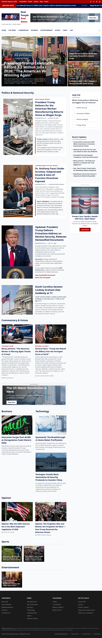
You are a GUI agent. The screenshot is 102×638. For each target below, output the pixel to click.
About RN (5, 602)
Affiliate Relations (7, 607)
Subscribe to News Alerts (86, 610)
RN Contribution (32, 604)
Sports (57, 30)
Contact (36, 1)
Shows (30, 1)
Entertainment (47, 30)
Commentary (23, 30)
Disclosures (97, 634)
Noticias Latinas (32, 618)
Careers (80, 604)
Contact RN (82, 602)
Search (46, 1)
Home (4, 30)
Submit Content (83, 607)
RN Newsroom (32, 602)
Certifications (6, 613)
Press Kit (4, 610)
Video (65, 30)
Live (71, 30)
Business (34, 30)
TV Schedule (23, 1)
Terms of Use (75, 634)
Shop (41, 1)
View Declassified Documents (45, 275)
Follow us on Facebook (85, 613)
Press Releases (6, 604)
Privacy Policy (86, 634)
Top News (12, 30)
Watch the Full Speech (42, 277)
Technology (31, 610)
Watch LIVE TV (57, 610)
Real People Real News (61, 634)
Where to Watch (58, 607)
